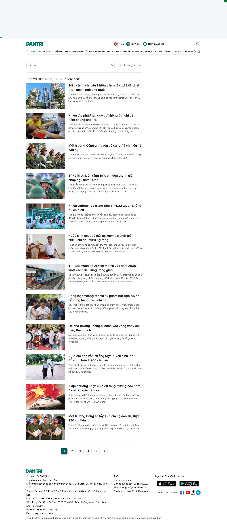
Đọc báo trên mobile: (169, 476)
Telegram (198, 492)
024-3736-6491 (46, 498)
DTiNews (136, 44)
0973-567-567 (74, 498)
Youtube (187, 492)
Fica (122, 44)
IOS (166, 484)
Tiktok (193, 492)
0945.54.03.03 (141, 483)
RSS (116, 476)
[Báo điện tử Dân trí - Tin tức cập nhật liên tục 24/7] (34, 44)
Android (189, 484)
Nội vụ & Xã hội (156, 44)
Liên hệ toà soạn (122, 480)
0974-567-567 (51, 509)
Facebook (182, 492)
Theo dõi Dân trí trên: (166, 492)
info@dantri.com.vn (43, 513)
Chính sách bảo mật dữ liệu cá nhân (132, 491)
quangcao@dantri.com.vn (133, 487)
